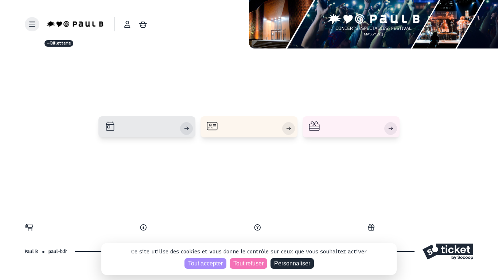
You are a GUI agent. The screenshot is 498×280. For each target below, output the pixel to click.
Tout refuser (248, 263)
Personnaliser (292, 263)
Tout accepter (205, 263)
